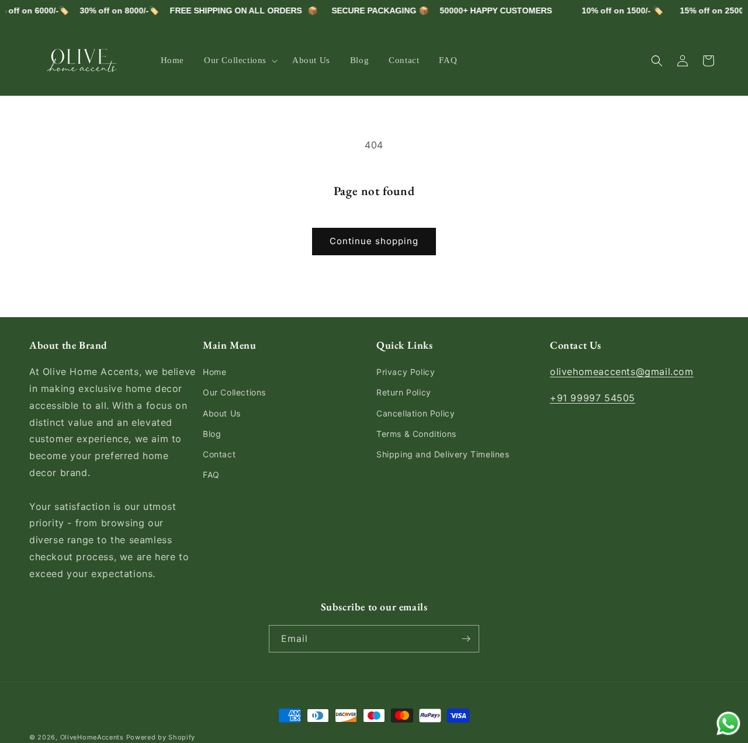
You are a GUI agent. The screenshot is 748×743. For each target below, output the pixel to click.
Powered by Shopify (161, 737)
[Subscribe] (466, 638)
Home (214, 372)
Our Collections (234, 392)
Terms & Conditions (416, 434)
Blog (212, 434)
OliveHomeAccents (92, 737)
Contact (219, 454)
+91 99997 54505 (592, 398)
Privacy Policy (405, 372)
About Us (222, 413)
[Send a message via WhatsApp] (728, 723)
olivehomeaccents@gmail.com (622, 371)
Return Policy (403, 392)
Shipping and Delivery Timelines (443, 454)
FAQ (211, 475)
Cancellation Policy (415, 413)
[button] (238, 61)
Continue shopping (374, 240)
